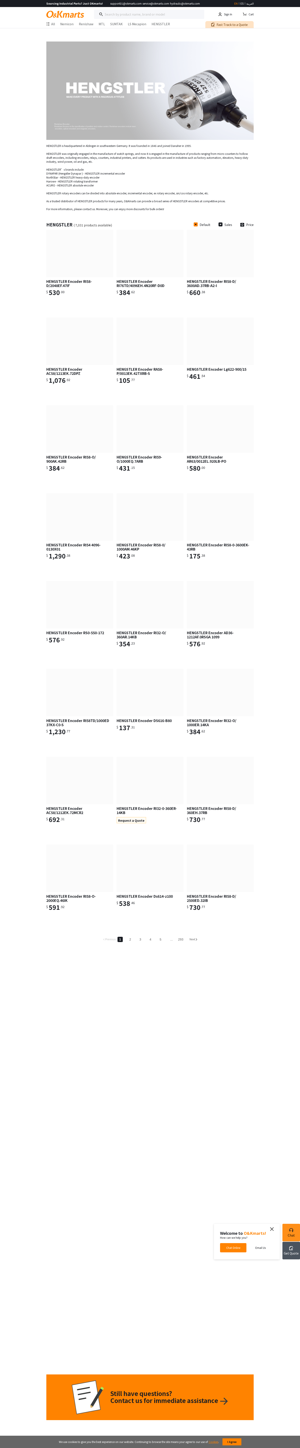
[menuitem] (67, 24)
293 (180, 939)
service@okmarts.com (156, 3)
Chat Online (233, 1247)
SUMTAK (116, 24)
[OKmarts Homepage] (65, 14)
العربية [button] (250, 3)
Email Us (260, 1247)
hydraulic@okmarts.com (185, 3)
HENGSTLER (161, 24)
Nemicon (67, 24)
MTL (102, 24)
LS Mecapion (137, 24)
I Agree (232, 1442)
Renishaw (86, 24)
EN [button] (236, 3)
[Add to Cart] (104, 294)
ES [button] (242, 3)
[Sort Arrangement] (195, 224)
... (171, 939)
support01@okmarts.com (126, 3)
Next (192, 939)
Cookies (213, 1442)
